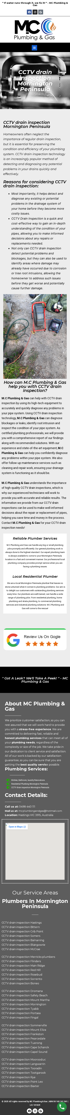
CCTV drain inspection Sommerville (24, 1025)
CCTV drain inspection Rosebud (22, 974)
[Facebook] (29, 12)
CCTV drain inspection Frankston (23, 1034)
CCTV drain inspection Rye (18, 1077)
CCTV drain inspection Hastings (22, 922)
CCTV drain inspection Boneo (20, 983)
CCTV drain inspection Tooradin (22, 1068)
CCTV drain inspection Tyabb (20, 1008)
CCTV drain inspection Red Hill (21, 970)
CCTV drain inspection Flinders (21, 961)
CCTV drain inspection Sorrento (22, 979)
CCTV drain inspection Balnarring (23, 940)
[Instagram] (35, 12)
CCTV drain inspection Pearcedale (23, 1038)
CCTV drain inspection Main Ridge (23, 965)
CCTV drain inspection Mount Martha (25, 1000)
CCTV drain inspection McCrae (21, 949)
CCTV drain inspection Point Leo (22, 1081)
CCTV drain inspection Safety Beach (25, 995)
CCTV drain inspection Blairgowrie (23, 944)
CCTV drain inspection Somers (21, 935)
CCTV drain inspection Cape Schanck (25, 1047)
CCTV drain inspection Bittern (21, 927)
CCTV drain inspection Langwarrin (23, 1064)
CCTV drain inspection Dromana (22, 991)
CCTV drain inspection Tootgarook (24, 1072)
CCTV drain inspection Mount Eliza (24, 1029)
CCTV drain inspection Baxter (20, 1086)
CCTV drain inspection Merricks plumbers (28, 956)
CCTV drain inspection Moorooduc (24, 1059)
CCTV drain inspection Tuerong (22, 1043)
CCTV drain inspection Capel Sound (24, 1051)
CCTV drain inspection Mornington (24, 1004)
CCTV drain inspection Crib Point (22, 931)
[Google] (40, 12)
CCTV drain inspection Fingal (20, 1017)
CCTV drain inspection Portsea (21, 1013)
